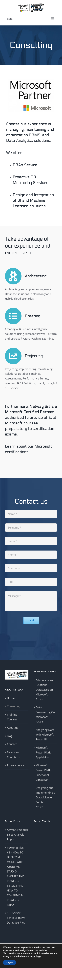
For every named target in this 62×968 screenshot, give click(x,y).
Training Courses (12, 717)
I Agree (9, 962)
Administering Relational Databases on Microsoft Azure (44, 689)
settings (36, 956)
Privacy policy (15, 765)
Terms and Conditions (14, 755)
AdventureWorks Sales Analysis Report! (17, 834)
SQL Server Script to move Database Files (16, 917)
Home (11, 698)
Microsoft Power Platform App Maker (45, 752)
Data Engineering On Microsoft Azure (45, 714)
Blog (9, 736)
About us (12, 728)
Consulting (13, 706)
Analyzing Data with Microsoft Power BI (45, 734)
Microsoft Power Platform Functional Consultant (45, 772)
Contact (12, 744)
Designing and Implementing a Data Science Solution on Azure (45, 797)
